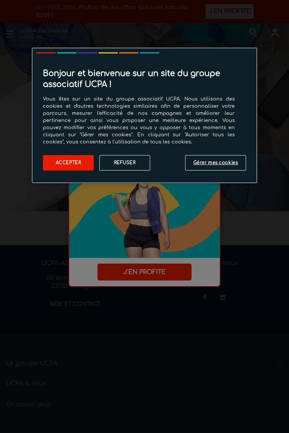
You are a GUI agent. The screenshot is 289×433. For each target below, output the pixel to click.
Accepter (68, 162)
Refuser (125, 162)
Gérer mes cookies (215, 162)
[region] (144, 115)
